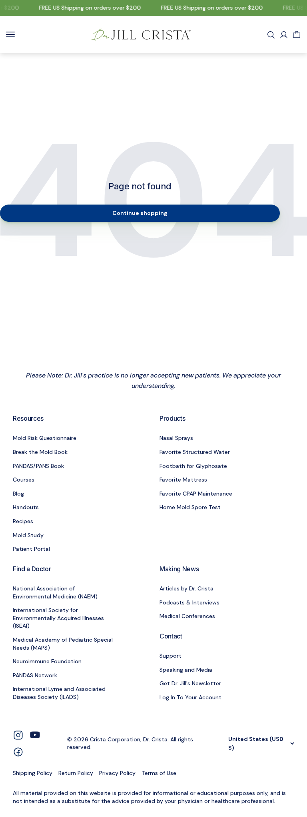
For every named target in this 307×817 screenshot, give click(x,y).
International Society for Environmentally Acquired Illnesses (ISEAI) (58, 617)
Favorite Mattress (183, 479)
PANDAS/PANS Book (38, 466)
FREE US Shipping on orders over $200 (88, 7)
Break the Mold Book (40, 452)
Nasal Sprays (176, 438)
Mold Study (28, 535)
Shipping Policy (32, 773)
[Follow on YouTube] (35, 734)
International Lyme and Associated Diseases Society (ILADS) (59, 693)
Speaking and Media (185, 669)
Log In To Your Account (190, 697)
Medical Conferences (187, 616)
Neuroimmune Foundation (47, 661)
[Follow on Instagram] (18, 734)
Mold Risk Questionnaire (44, 438)
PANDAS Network (35, 675)
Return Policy (75, 773)
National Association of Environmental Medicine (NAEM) (55, 592)
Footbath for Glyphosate (193, 466)
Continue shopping (139, 213)
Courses (23, 479)
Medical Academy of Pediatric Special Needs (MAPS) (63, 643)
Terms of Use (159, 773)
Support (170, 655)
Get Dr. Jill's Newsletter (190, 683)
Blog (18, 493)
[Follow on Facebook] (18, 751)
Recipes (23, 521)
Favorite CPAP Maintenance (195, 493)
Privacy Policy (117, 773)
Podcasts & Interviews (189, 602)
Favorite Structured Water (194, 452)
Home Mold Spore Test (190, 507)
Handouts (26, 507)
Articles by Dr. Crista (186, 588)
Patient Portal (31, 548)
